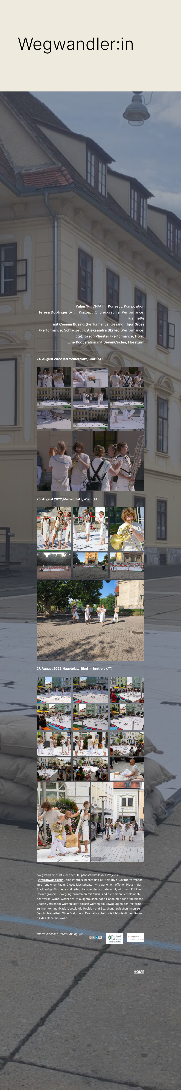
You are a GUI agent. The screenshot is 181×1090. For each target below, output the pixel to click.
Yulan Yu (82, 306)
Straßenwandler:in (50, 880)
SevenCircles (114, 342)
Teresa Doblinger (53, 312)
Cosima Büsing (72, 324)
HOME (139, 972)
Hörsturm (136, 342)
